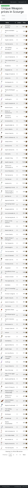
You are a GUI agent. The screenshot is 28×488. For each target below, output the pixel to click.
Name (7, 22)
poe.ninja (24, 486)
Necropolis (13, 2)
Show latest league (5, 5)
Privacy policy (6, 486)
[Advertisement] (14, 470)
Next (24, 455)
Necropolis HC (22, 2)
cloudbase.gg (17, 486)
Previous (5, 455)
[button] (14, 18)
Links (18, 22)
